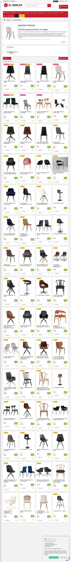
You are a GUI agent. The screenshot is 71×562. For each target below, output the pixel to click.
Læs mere (46, 555)
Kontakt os (7, 1)
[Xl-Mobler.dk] (13, 5)
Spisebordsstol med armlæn (11, 52)
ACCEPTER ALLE (53, 557)
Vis (16, 86)
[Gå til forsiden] (4, 20)
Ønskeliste (13, 1)
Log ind (66, 1)
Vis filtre (5, 58)
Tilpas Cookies (63, 557)
